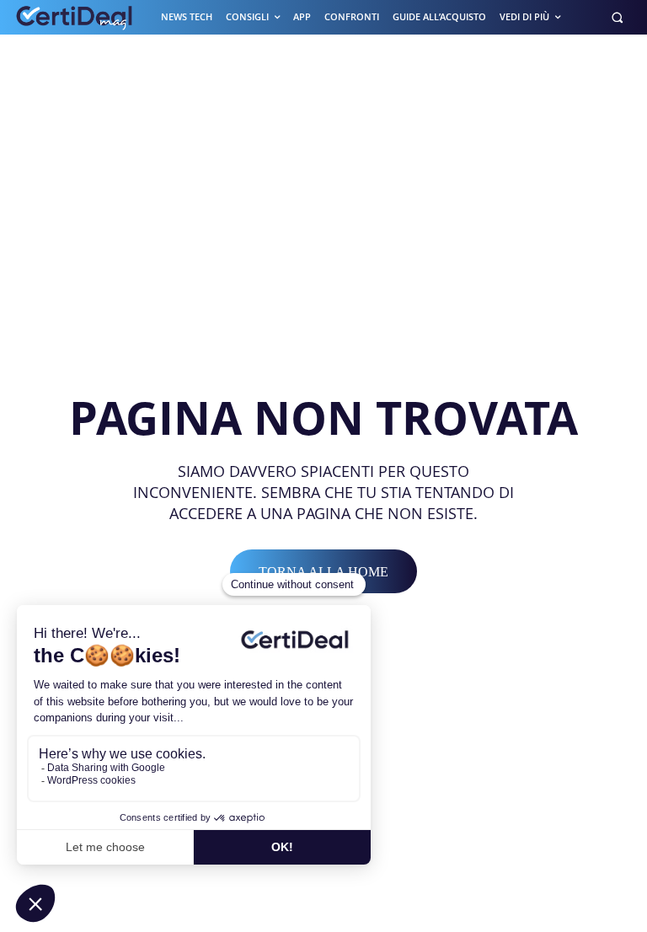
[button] (617, 17)
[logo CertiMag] (75, 17)
